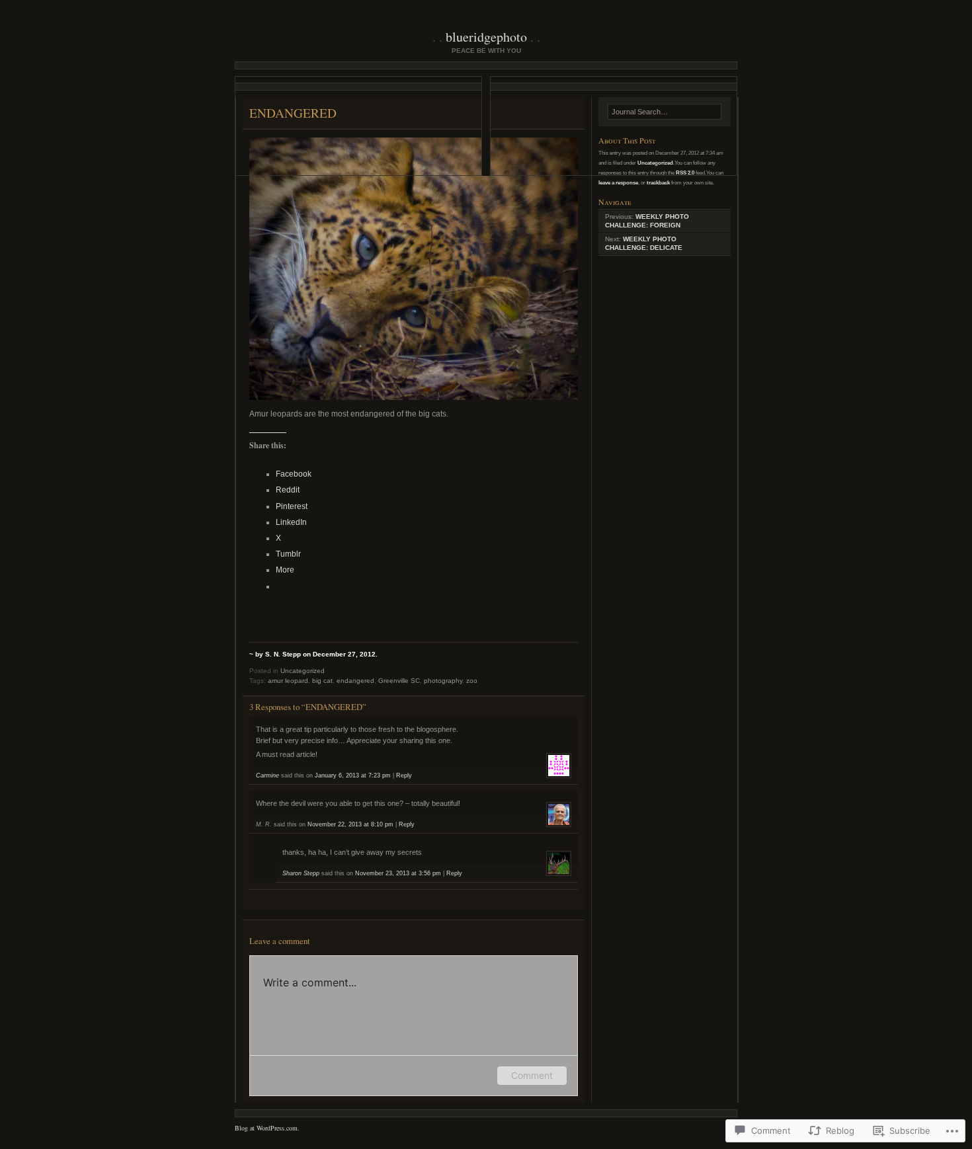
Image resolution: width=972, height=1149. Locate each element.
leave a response (618, 182)
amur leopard (288, 680)
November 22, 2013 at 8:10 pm (350, 824)
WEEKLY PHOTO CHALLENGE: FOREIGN (647, 221)
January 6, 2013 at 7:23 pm (353, 775)
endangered (355, 680)
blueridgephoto (486, 37)
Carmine (267, 775)
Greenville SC (399, 680)
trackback (658, 182)
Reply (404, 775)
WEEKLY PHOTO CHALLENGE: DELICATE (643, 243)
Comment (532, 1075)
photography (443, 680)
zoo (471, 680)
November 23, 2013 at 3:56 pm (398, 873)
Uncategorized (302, 670)
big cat (322, 680)
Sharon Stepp (300, 873)
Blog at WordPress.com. (267, 1127)
